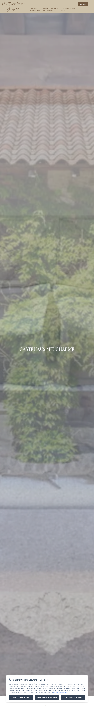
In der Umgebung (49, 11)
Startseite (33, 9)
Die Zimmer (55, 9)
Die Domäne (44, 9)
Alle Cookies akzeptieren (73, 697)
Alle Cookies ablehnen (21, 697)
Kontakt (62, 11)
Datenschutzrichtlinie (60, 692)
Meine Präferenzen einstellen (47, 697)
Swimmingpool (35, 11)
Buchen (83, 4)
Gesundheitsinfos (68, 9)
